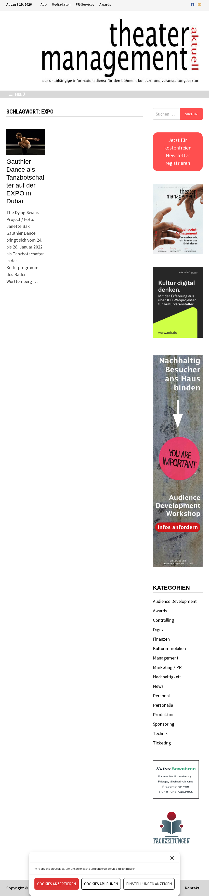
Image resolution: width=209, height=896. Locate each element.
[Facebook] (193, 4)
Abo (44, 4)
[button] (172, 858)
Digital (159, 629)
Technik (160, 733)
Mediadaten (61, 4)
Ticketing (162, 743)
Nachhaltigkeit (167, 677)
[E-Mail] (200, 4)
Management (165, 658)
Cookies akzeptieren (56, 883)
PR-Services (85, 4)
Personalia (163, 705)
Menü (19, 94)
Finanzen (161, 639)
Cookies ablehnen (101, 883)
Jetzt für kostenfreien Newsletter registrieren (177, 151)
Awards (105, 4)
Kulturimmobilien (169, 648)
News (158, 686)
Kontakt (192, 887)
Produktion (164, 714)
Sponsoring (163, 724)
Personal (161, 696)
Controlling (163, 620)
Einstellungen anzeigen (149, 883)
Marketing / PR (167, 667)
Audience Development (175, 601)
